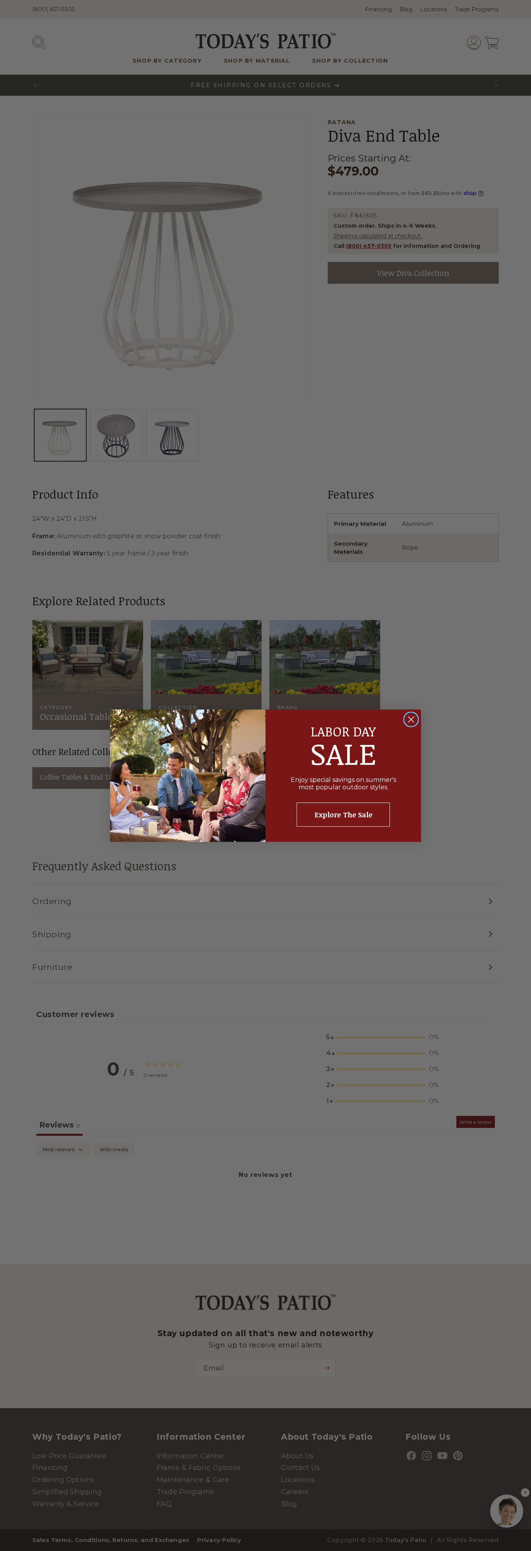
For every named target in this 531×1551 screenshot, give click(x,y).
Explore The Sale (343, 814)
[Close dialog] (411, 719)
